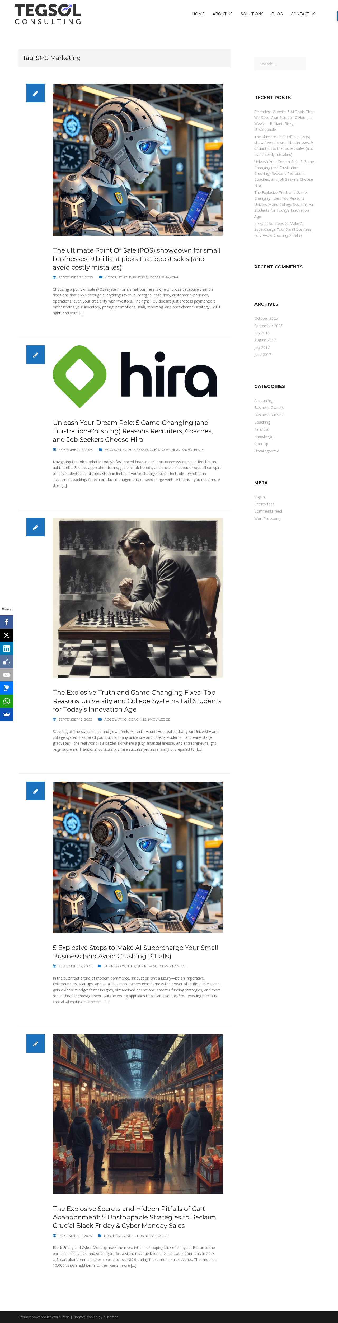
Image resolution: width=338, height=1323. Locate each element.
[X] (6, 635)
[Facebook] (6, 622)
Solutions (252, 14)
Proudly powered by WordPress (44, 1317)
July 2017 (262, 347)
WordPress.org (267, 518)
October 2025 (266, 318)
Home (198, 14)
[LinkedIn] (6, 648)
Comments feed (268, 511)
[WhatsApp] (6, 701)
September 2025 (268, 325)
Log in (259, 496)
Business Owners (119, 966)
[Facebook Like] (6, 661)
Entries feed (264, 504)
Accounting (116, 277)
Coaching (171, 450)
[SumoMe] (6, 714)
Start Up (261, 443)
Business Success (144, 277)
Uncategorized (266, 450)
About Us (223, 14)
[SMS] (6, 688)
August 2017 (265, 339)
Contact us (303, 14)
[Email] (6, 674)
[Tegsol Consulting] (48, 13)
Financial (170, 277)
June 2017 (262, 354)
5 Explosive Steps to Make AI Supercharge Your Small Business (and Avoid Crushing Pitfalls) (282, 229)
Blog (277, 14)
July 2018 (262, 332)
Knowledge (192, 450)
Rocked (92, 1317)
